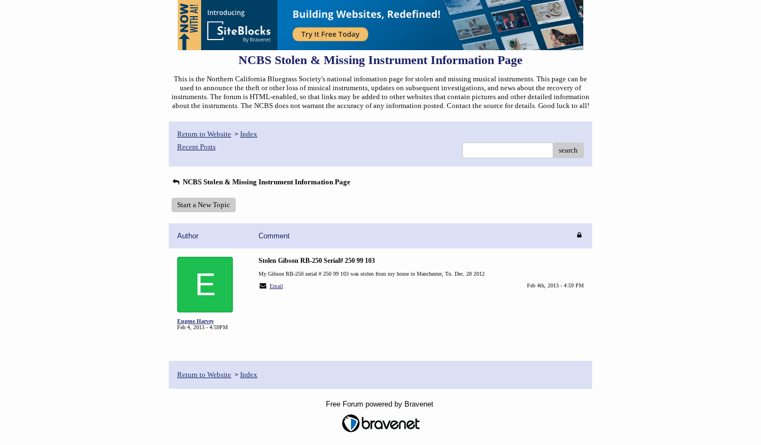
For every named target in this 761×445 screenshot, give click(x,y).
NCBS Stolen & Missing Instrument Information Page (265, 182)
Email (276, 286)
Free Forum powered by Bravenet (381, 404)
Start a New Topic (203, 205)
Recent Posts (196, 147)
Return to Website (204, 134)
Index (248, 134)
